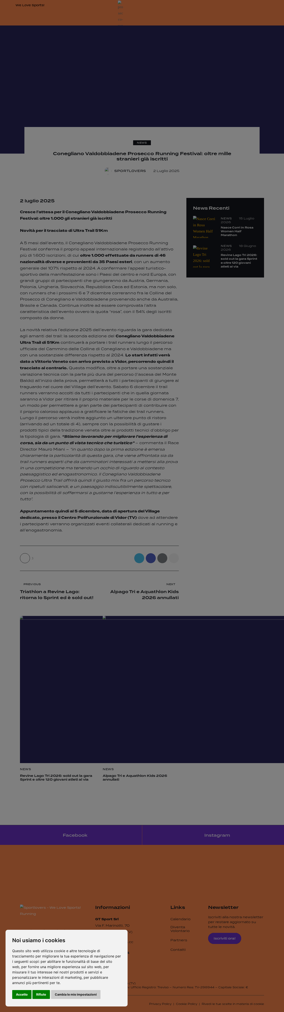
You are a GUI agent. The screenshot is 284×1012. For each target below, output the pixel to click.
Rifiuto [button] (41, 994)
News (142, 143)
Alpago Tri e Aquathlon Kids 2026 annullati (135, 778)
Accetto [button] (22, 994)
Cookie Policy (186, 1004)
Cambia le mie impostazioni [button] (76, 994)
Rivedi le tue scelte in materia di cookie (233, 1004)
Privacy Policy (160, 1004)
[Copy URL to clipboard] (174, 558)
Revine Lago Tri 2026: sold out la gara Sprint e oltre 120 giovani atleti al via (56, 778)
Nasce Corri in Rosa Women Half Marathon (237, 231)
